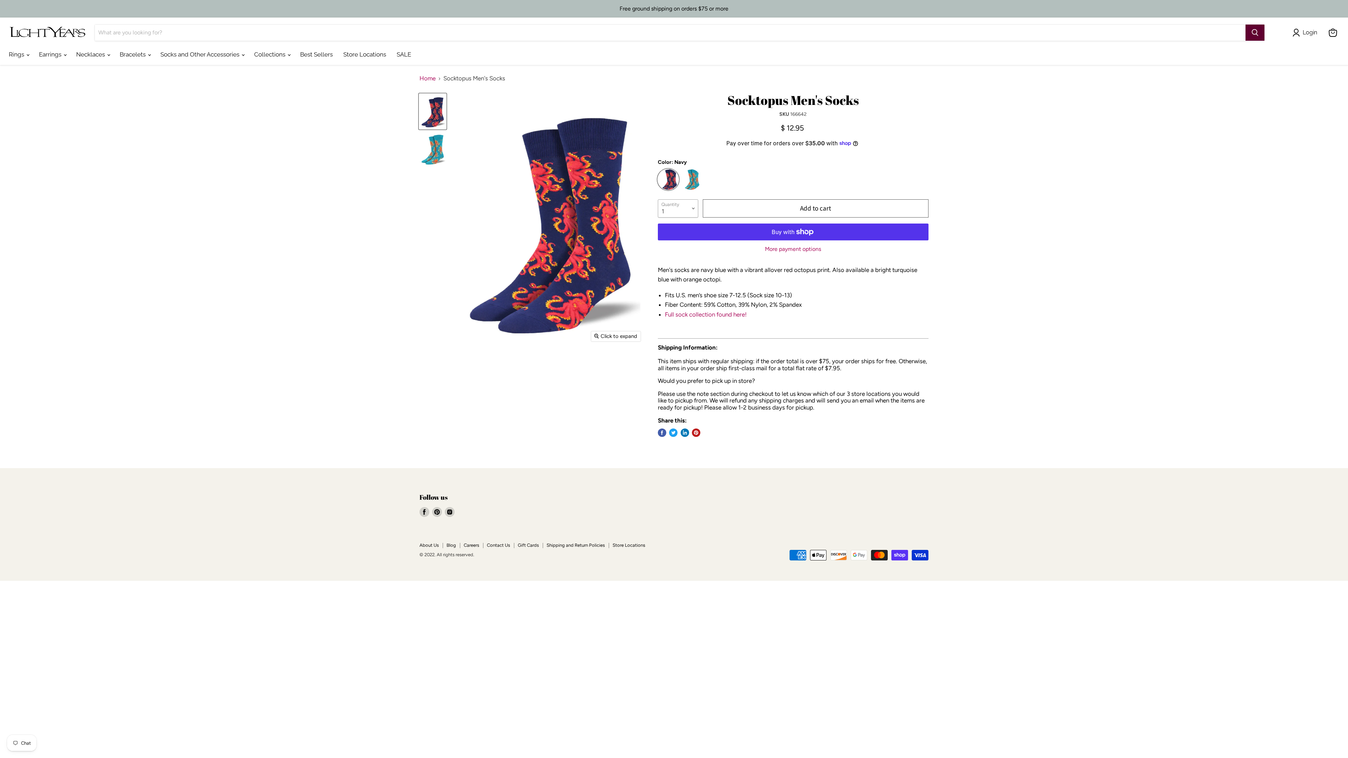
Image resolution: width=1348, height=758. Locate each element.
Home (427, 78)
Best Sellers (316, 54)
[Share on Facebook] (662, 432)
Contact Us (498, 545)
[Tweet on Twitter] (673, 432)
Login (1310, 32)
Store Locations (364, 54)
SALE (404, 54)
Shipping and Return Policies (576, 545)
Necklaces (91, 54)
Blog (451, 545)
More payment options (793, 249)
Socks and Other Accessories (200, 54)
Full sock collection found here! (706, 314)
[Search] (1254, 33)
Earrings (51, 54)
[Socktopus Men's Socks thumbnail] (433, 149)
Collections (270, 54)
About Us (429, 545)
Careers (471, 545)
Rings (17, 54)
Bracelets (133, 54)
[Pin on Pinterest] (696, 432)
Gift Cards (528, 545)
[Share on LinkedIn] (685, 432)
